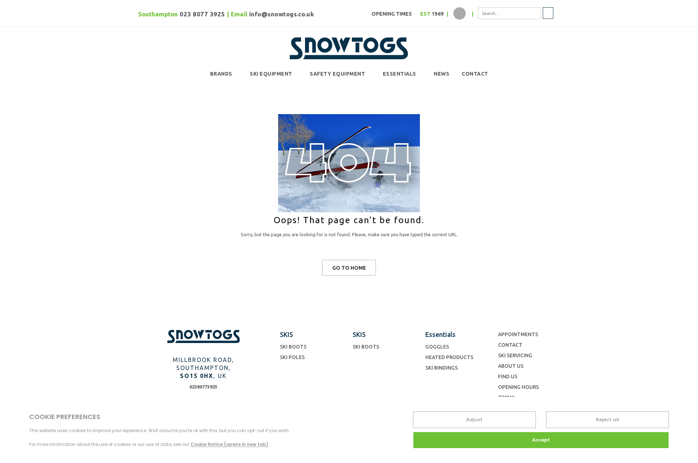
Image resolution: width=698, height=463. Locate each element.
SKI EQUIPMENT (271, 74)
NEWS (441, 74)
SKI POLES (292, 357)
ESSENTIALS (399, 74)
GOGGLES (437, 347)
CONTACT (475, 74)
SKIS (286, 334)
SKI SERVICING (515, 355)
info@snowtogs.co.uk (281, 14)
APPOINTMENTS (518, 334)
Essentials (440, 334)
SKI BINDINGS (441, 368)
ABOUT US (511, 366)
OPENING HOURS (518, 387)
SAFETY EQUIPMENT (337, 74)
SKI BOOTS (293, 347)
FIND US (507, 376)
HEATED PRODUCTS (449, 357)
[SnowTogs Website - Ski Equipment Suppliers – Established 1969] (349, 47)
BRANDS (221, 74)
